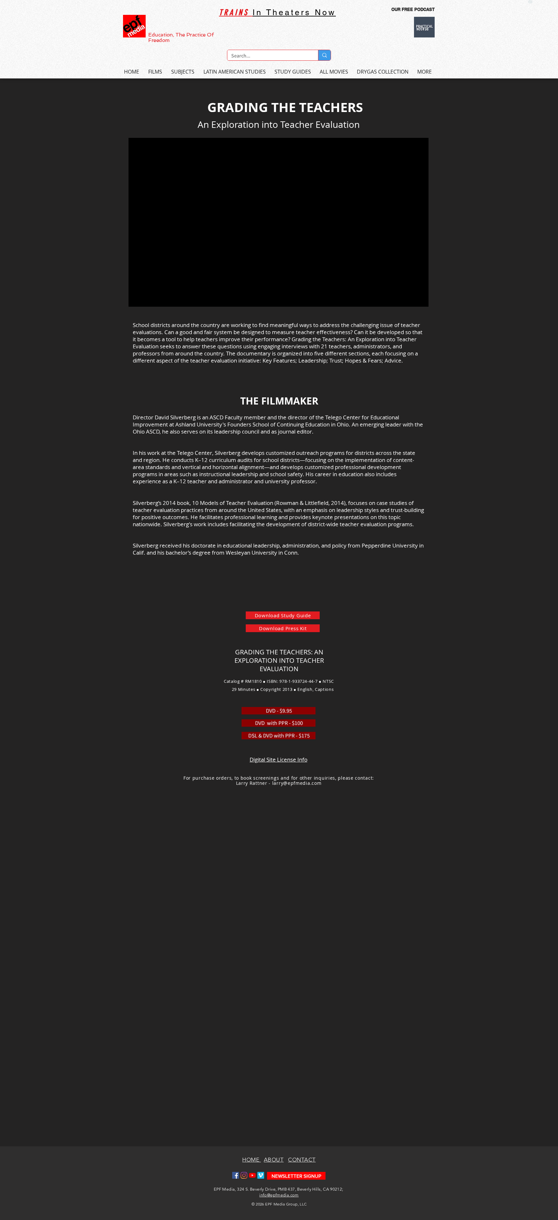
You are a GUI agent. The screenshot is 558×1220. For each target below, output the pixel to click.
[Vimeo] (260, 1175)
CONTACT (302, 1159)
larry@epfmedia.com (297, 783)
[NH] (530, 2)
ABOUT (274, 1159)
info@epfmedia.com (279, 1195)
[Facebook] (235, 1175)
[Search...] (324, 55)
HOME (251, 1159)
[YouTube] (252, 1175)
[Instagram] (244, 1175)
